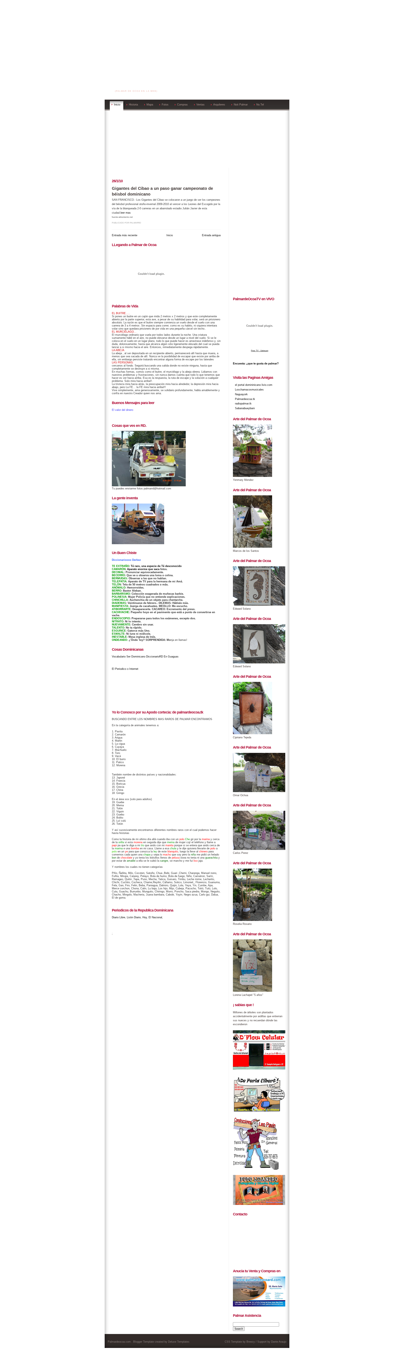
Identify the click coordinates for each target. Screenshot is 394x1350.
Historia (133, 104)
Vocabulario (119, 656)
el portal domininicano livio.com (253, 384)
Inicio (117, 104)
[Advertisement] (197, 28)
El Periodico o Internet (125, 668)
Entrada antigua (211, 235)
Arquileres (219, 104)
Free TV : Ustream (259, 350)
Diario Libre (118, 917)
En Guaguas (171, 656)
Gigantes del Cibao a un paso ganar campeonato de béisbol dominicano (162, 191)
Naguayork (241, 394)
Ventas (200, 104)
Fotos (165, 104)
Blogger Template (143, 1341)
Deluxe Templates (178, 1341)
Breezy (250, 1341)
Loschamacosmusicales (249, 389)
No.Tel (260, 104)
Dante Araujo (278, 1341)
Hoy (144, 917)
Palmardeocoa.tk (245, 399)
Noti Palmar (241, 104)
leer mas (125, 212)
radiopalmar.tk (243, 403)
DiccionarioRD (154, 656)
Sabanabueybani (245, 408)
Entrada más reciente (124, 235)
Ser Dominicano (135, 656)
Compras (182, 104)
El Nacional (155, 917)
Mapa (150, 104)
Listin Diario (134, 917)
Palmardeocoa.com (136, 86)
